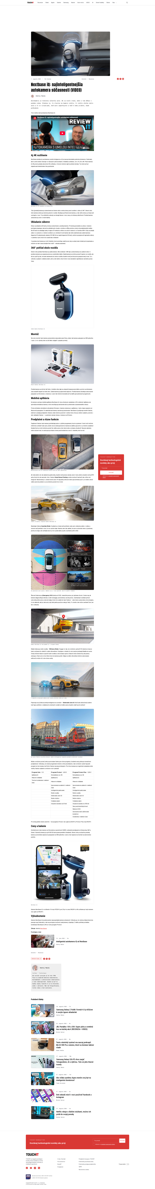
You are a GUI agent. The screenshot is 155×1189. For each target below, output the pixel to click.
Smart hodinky (100, 2)
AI (92, 2)
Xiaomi (73, 2)
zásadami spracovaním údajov (108, 1144)
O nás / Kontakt (61, 1159)
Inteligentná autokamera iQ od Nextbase (71, 941)
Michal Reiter (60, 1032)
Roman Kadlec (60, 1050)
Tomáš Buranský (60, 1083)
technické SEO (30, 1184)
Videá (47, 2)
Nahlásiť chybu (36, 958)
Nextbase (43, 928)
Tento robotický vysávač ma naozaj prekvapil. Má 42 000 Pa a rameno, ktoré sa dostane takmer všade (75, 1045)
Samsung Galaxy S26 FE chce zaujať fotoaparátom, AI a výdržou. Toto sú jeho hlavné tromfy (74, 1062)
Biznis (108, 2)
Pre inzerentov (61, 1161)
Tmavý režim (122, 1164)
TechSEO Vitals (42, 1184)
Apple (52, 2)
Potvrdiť (111, 472)
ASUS (88, 2)
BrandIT (59, 1164)
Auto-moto (80, 2)
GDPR (80, 1166)
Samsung (66, 2)
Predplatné (60, 1167)
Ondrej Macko (40, 96)
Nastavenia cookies (84, 1169)
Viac (113, 2)
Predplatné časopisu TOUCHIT (87, 1159)
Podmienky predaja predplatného (87, 1164)
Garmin (59, 2)
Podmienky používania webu (86, 1161)
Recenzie (40, 2)
